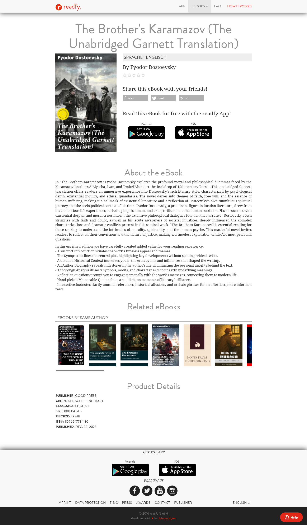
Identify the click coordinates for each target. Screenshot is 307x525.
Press (127, 502)
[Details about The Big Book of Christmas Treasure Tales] (71, 345)
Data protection (90, 502)
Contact (162, 502)
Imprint (64, 502)
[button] (199, 6)
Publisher (183, 502)
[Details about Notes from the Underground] (228, 345)
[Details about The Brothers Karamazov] (134, 345)
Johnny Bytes (167, 518)
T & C (114, 502)
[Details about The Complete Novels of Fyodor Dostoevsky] (102, 345)
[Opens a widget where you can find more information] (291, 517)
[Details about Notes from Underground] (197, 345)
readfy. (71, 6)
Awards (143, 502)
